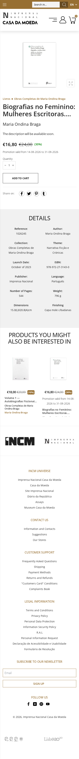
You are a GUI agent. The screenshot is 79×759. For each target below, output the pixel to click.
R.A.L (40, 632)
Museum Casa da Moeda (39, 507)
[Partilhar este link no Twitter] (29, 193)
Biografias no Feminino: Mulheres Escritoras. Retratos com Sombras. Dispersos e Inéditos (57, 411)
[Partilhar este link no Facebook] (21, 193)
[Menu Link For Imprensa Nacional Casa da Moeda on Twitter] (35, 703)
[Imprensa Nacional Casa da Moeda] (20, 20)
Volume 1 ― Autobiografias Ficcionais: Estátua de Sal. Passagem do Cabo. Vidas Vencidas (20, 399)
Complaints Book (39, 589)
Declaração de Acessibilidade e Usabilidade (39, 643)
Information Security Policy (39, 627)
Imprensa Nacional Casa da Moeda (44, 717)
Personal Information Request (39, 638)
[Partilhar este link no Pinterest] (36, 193)
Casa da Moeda (39, 485)
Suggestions (39, 534)
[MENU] (53, 20)
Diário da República (39, 496)
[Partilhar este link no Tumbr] (43, 193)
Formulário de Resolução (39, 649)
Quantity (7, 158)
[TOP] (4, 4)
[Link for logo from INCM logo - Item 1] (20, 441)
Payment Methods (39, 572)
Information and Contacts (39, 529)
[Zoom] (70, 83)
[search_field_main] (64, 5)
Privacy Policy (39, 616)
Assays (39, 502)
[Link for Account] (62, 20)
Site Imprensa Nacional (39, 491)
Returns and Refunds (39, 578)
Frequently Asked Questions (39, 561)
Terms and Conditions (39, 610)
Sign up (38, 684)
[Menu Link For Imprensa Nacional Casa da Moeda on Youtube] (48, 703)
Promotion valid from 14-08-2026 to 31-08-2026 (30, 151)
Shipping (39, 567)
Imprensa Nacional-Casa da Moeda (39, 480)
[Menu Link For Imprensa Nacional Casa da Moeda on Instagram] (41, 703)
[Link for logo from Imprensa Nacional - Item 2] (59, 441)
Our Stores (39, 540)
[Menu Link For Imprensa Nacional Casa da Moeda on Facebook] (28, 703)
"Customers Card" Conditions (39, 583)
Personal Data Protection (39, 621)
